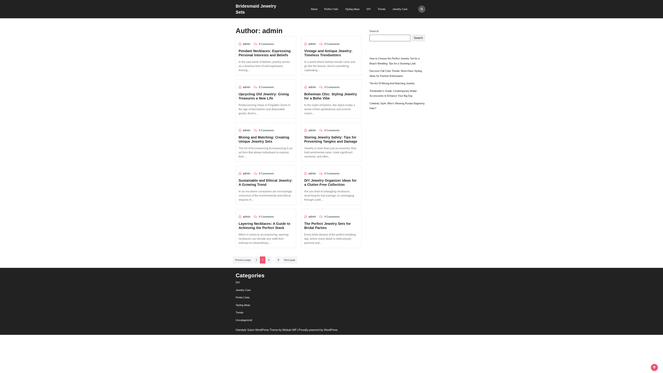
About (314, 9)
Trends (382, 9)
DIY (369, 9)
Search (374, 31)
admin (246, 43)
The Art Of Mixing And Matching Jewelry (392, 83)
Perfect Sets (331, 9)
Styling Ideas (352, 9)
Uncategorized (244, 320)
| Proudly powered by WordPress (317, 329)
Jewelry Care (399, 9)
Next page (289, 260)
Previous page (243, 260)
